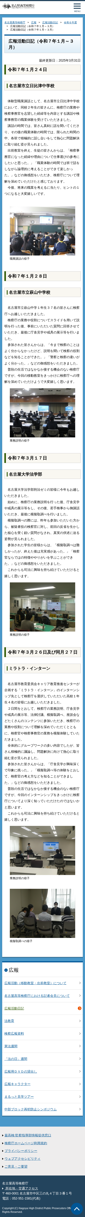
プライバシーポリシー (21, 1151)
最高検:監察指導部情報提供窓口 (28, 1135)
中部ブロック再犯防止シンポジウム (30, 1109)
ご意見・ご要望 (16, 1166)
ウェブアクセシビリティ (23, 1158)
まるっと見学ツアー (19, 1096)
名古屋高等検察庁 (14, 22)
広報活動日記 (50, 22)
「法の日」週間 (15, 1059)
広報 (33, 22)
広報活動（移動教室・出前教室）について (35, 983)
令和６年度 (70, 22)
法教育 (9, 1021)
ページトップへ (77, 1209)
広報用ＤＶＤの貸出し (20, 1071)
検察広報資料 (14, 1033)
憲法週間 (10, 1046)
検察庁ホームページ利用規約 (26, 1143)
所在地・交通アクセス (21, 1188)
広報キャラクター (17, 1084)
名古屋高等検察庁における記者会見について (37, 996)
